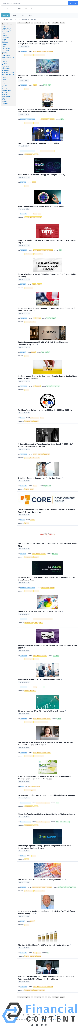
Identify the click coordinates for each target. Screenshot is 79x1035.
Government (50, 51)
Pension (4, 87)
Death (4, 46)
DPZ (46, 352)
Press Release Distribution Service (27, 119)
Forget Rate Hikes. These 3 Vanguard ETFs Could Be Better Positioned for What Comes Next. (47, 309)
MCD (50, 485)
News (11, 19)
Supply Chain (6, 98)
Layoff (4, 79)
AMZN (57, 821)
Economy (4, 54)
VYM (54, 318)
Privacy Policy (45, 1019)
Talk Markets (23, 855)
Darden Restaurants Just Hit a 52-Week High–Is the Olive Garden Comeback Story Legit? (43, 343)
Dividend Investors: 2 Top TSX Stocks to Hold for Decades (42, 711)
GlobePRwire (23, 182)
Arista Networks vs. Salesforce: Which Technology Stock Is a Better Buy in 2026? (47, 646)
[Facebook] (37, 1025)
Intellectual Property (8, 74)
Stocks (14, 15)
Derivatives (5, 50)
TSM (60, 250)
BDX (47, 386)
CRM (57, 655)
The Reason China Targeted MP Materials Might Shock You (42, 880)
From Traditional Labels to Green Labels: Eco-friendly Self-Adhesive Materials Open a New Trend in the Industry (44, 777)
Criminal (4, 45)
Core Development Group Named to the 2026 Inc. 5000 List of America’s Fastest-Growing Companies (46, 510)
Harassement (6, 68)
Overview (5, 19)
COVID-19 (5, 43)
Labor (4, 78)
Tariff (3, 100)
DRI (48, 352)
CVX (61, 821)
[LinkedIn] (42, 1025)
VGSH (48, 318)
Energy (48, 718)
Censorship (5, 37)
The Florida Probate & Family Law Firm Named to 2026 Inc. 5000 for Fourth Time (47, 544)
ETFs (23, 15)
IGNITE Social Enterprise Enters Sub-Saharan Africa (38, 143)
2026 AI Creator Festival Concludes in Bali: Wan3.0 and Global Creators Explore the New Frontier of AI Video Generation (46, 110)
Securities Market (7, 96)
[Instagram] (47, 1025)
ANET (54, 655)
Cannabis (5, 35)
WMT (49, 85)
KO (46, 85)
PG (48, 952)
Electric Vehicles (6, 56)
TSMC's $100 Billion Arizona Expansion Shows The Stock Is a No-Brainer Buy (47, 241)
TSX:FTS (59, 718)
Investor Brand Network (25, 802)
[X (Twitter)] (32, 1025)
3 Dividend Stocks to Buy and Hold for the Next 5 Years (40, 478)
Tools (30, 15)
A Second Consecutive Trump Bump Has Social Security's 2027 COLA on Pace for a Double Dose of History (47, 445)
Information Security (8, 72)
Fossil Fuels (5, 65)
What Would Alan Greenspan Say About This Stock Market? (42, 206)
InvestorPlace (23, 887)
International (25, 19)
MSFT (53, 553)
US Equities (5, 103)
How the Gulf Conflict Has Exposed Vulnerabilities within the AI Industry (46, 795)
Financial (4, 61)
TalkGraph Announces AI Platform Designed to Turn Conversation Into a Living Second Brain (46, 578)
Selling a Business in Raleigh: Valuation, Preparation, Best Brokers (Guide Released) (47, 275)
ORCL (56, 553)
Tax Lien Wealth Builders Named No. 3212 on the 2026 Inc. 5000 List (45, 410)
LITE (62, 887)
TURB (68, 821)
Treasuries (33, 19)
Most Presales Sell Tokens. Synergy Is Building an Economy (41, 175)
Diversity (4, 52)
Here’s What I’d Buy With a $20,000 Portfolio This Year (40, 611)
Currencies (17, 19)
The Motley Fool (23, 51)
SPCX (71, 887)
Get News (22, 417)
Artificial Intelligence (8, 30)
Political (4, 89)
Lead (3, 81)
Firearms (4, 63)
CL (44, 85)
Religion (4, 94)
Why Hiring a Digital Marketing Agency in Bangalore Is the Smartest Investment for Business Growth (44, 847)
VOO (58, 386)
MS (44, 687)
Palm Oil (4, 85)
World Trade (46, 454)
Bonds (34, 952)
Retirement (39, 284)
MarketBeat (22, 352)
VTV (51, 318)
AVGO (57, 802)
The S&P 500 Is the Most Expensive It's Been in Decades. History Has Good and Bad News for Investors (45, 743)
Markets (5, 15)
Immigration (5, 70)
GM (59, 887)
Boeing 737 (5, 32)
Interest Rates (6, 76)
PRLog (21, 786)
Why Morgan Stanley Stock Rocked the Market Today (40, 679)
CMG (43, 352)
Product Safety (6, 91)
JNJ (50, 386)
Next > (62, 23)
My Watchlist (21, 8)
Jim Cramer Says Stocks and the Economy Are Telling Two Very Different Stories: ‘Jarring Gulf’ (46, 912)
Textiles (4, 102)
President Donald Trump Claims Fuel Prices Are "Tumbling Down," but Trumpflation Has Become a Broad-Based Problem (45, 42)
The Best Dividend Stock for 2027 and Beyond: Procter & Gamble (44, 945)
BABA (62, 119)
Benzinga (22, 921)
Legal (3, 83)
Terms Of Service (58, 1019)
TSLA (74, 887)
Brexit (3, 34)
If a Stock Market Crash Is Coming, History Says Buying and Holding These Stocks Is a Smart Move (47, 377)
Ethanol (4, 59)
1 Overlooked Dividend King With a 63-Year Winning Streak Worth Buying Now (47, 76)
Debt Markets (6, 48)
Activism (4, 26)
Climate (4, 39)
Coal (3, 41)
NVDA (67, 887)
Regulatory (5, 92)
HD (44, 485)
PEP (55, 386)
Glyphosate (5, 67)
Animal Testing (6, 28)
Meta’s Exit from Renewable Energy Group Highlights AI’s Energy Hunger (46, 814)
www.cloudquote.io (54, 1015)
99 (53, 23)
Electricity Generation (8, 57)
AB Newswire (23, 284)
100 (57, 23)
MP (64, 887)
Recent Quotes (6, 8)
